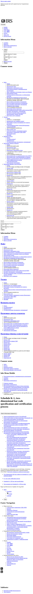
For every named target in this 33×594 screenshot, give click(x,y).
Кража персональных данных (14, 534)
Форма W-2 (10, 193)
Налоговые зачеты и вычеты (13, 313)
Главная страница (8, 383)
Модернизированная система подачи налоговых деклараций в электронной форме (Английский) (16, 386)
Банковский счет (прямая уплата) (15, 121)
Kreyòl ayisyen (7, 36)
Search (5, 51)
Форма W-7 (10, 210)
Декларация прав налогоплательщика (16, 517)
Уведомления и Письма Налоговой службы (18, 532)
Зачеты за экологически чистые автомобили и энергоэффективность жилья (19, 159)
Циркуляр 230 (10, 215)
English (5, 27)
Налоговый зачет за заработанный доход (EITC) (19, 156)
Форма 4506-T (10, 180)
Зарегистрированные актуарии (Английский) (16, 427)
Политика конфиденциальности (12, 590)
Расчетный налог (11, 133)
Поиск (5, 49)
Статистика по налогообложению (15, 511)
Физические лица (11, 86)
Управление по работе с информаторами (17, 539)
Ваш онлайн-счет (11, 129)
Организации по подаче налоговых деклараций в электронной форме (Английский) (17, 429)
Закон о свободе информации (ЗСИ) (16, 524)
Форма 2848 (10, 207)
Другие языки (10, 554)
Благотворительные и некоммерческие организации (17, 252)
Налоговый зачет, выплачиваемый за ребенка (18, 157)
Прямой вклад (10, 140)
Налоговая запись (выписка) (14, 108)
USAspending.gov (11, 563)
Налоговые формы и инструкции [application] (12, 164)
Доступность (7, 592)
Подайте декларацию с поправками (16, 111)
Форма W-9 (10, 175)
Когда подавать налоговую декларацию (17, 103)
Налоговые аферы (11, 535)
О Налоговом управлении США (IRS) (17, 507)
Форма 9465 (10, 196)
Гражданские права (12, 522)
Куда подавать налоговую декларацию (17, 104)
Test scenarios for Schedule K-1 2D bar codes (15, 484)
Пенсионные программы (13, 162)
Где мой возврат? (11, 139)
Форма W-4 (10, 183)
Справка (6, 42)
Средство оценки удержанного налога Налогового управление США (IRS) (17, 131)
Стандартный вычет (12, 161)
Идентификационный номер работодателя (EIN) (19, 110)
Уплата (4, 279)
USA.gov (9, 562)
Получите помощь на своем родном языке (18, 471)
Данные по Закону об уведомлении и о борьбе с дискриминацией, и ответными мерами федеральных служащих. (19, 527)
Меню (5, 63)
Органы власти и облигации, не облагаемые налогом (18, 256)
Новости (6, 44)
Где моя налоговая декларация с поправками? (19, 142)
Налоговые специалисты (10, 45)
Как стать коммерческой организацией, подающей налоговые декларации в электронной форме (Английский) (17, 439)
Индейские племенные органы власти (17, 97)
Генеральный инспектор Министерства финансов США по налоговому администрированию (17, 559)
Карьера (9, 509)
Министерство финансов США (15, 556)
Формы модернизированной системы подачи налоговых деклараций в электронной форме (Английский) (15, 390)
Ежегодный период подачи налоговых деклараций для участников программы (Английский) (18, 418)
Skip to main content (6, 1)
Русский (3, 24)
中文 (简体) (7, 30)
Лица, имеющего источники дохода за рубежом (19, 92)
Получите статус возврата (13, 115)
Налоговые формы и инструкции (14, 334)
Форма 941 (9, 189)
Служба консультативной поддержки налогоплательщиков (16, 519)
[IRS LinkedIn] (2, 572)
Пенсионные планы (12, 93)
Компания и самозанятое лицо (15, 88)
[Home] (16, 79)
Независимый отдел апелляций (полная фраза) (19, 521)
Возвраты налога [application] (8, 136)
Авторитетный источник (13, 529)
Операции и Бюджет (12, 510)
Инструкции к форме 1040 (14, 172)
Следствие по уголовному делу (15, 538)
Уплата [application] (5, 117)
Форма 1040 (10, 168)
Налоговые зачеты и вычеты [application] (11, 143)
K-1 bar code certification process (12, 478)
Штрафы (9, 135)
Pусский (9, 548)
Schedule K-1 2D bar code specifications (13, 481)
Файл (3, 244)
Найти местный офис (12, 514)
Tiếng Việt (6, 35)
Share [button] (5, 489)
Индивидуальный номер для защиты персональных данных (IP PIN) (16, 113)
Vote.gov (9, 565)
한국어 (5, 33)
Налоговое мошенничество (14, 536)
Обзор (8, 83)
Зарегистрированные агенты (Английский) (15, 416)
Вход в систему (8, 47)
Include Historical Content (10, 54)
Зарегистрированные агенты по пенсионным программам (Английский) (15, 421)
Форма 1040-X (10, 201)
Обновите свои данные (13, 106)
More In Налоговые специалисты (8, 413)
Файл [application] (5, 82)
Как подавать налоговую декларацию (16, 101)
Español (6, 28)
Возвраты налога (8, 303)
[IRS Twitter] (2, 569)
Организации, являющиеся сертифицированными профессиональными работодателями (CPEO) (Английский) (17, 425)
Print (5, 499)
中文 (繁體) (7, 31)
